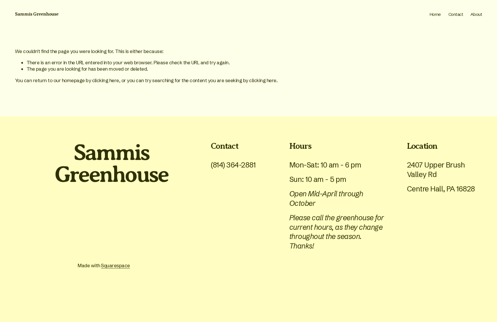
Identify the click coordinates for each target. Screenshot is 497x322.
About (476, 14)
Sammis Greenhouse (36, 14)
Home (435, 14)
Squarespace (115, 265)
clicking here (105, 80)
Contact (455, 14)
